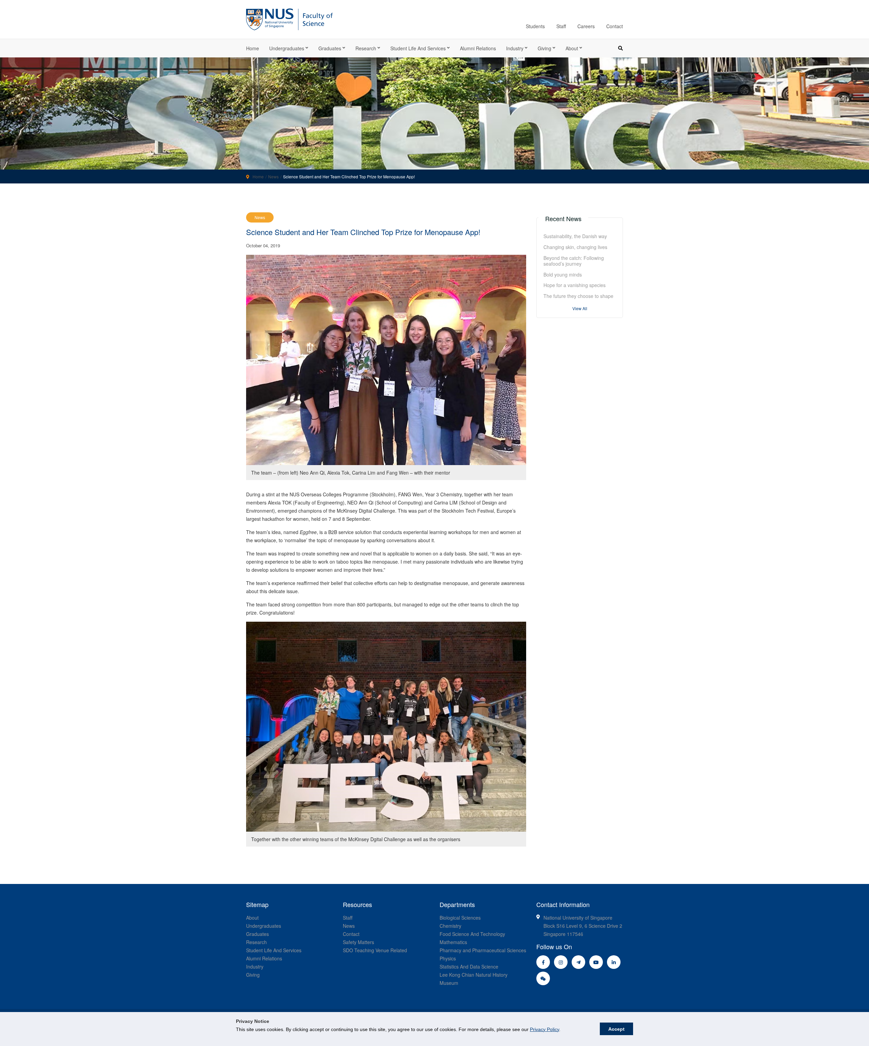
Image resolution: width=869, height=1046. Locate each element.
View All (579, 308)
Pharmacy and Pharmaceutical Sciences (483, 950)
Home (252, 48)
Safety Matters (358, 942)
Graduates (329, 48)
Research (365, 48)
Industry (514, 48)
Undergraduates (286, 48)
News (273, 176)
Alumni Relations (478, 48)
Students (535, 26)
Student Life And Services (273, 950)
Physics (448, 958)
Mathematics (453, 942)
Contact (614, 26)
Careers (586, 26)
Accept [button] (616, 1029)
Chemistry (450, 925)
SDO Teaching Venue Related (375, 950)
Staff (561, 26)
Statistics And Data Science (469, 966)
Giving (544, 48)
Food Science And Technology (472, 933)
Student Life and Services (418, 48)
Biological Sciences (460, 917)
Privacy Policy (544, 1029)
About (572, 48)
